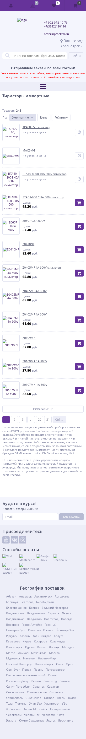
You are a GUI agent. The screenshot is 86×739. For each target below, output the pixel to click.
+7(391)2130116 (55, 26)
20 (39, 420)
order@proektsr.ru (56, 34)
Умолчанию (20, 117)
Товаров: (8, 111)
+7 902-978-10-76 (56, 23)
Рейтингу (61, 117)
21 (48, 420)
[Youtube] (6, 539)
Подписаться (71, 516)
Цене (44, 117)
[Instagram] (22, 539)
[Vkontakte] (14, 539)
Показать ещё (43, 409)
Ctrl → (59, 420)
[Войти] (11, 5)
